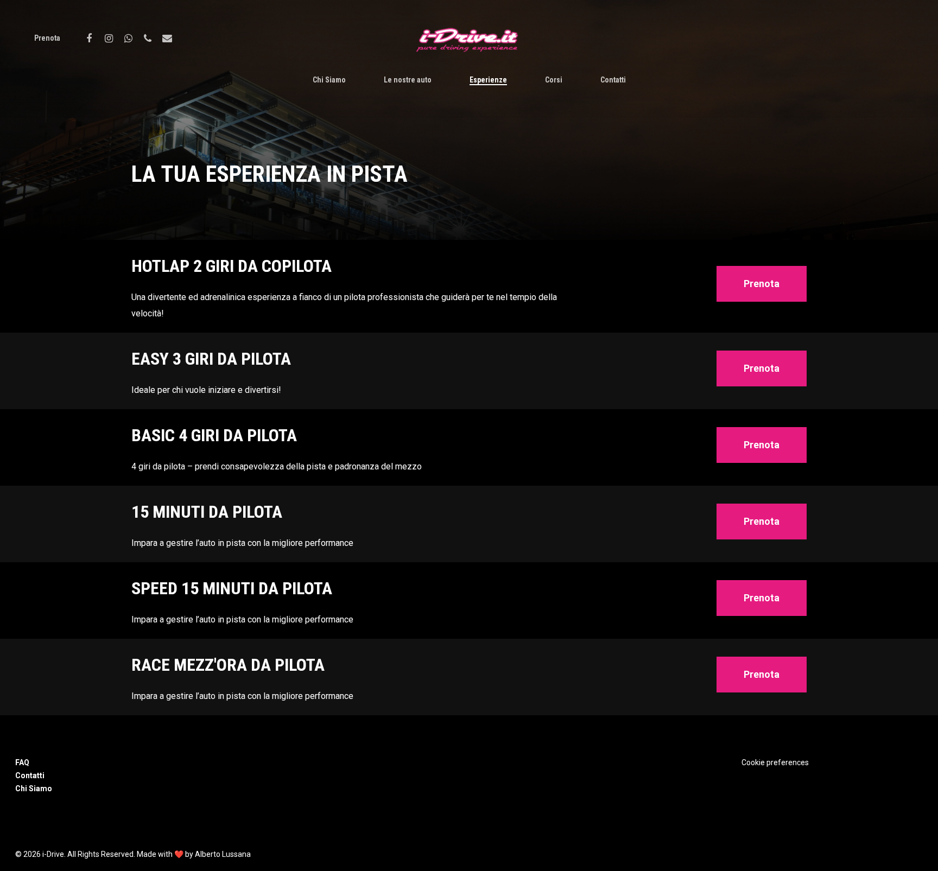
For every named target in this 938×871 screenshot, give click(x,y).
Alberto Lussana (223, 854)
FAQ (22, 762)
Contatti (613, 80)
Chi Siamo (329, 80)
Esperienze (488, 80)
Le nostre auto (408, 80)
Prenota (47, 38)
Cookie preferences (775, 762)
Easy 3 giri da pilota (211, 358)
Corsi (553, 80)
